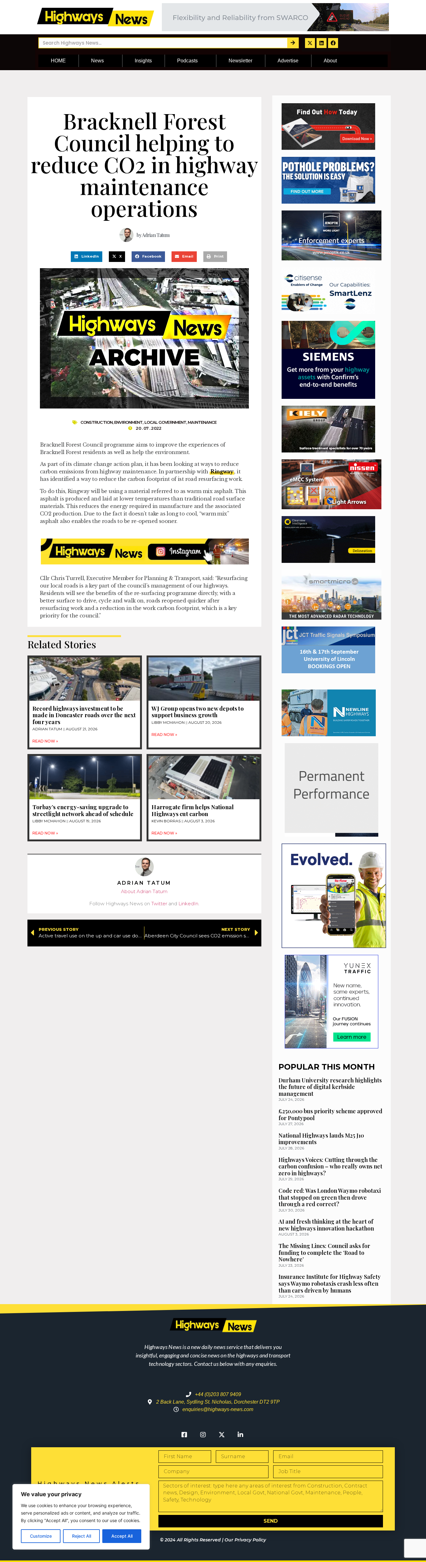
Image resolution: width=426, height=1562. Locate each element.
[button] (86, 256)
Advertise (288, 60)
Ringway (222, 471)
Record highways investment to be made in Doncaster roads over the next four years (84, 715)
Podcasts (187, 60)
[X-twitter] (310, 43)
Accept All (122, 1536)
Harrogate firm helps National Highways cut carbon (193, 810)
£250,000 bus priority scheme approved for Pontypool (330, 1114)
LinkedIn (188, 904)
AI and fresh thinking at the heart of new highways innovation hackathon (326, 1225)
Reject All (81, 1536)
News (97, 60)
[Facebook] (333, 43)
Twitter (159, 904)
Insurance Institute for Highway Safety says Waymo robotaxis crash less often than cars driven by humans (329, 1283)
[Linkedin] (322, 43)
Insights (143, 60)
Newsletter (240, 60)
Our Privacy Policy (245, 1540)
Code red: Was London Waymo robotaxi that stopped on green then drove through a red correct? (329, 1197)
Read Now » (45, 741)
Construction (96, 422)
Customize (41, 1536)
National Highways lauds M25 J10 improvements (321, 1139)
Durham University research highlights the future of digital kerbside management (330, 1086)
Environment (128, 422)
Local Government (165, 422)
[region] (81, 1517)
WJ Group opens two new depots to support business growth (197, 712)
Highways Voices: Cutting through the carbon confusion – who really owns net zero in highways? (330, 1166)
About (330, 60)
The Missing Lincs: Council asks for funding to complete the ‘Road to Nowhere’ (324, 1252)
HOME (58, 60)
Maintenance (202, 422)
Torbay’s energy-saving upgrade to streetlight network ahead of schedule (82, 810)
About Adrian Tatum (144, 891)
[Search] (292, 43)
